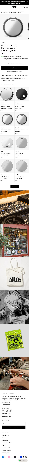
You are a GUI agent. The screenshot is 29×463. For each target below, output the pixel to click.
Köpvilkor (4, 445)
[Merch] (14, 273)
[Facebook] (23, 457)
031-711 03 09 (6, 402)
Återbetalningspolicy (6, 450)
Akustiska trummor (13, 11)
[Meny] (1, 7)
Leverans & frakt (6, 447)
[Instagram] (26, 457)
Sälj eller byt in (5, 440)
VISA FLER (14, 186)
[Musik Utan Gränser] (14, 7)
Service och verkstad (7, 442)
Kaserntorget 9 (18, 58)
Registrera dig (13, 427)
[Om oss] (14, 307)
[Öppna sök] (24, 7)
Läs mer (20, 71)
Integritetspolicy (5, 452)
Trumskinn (21, 11)
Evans (3, 42)
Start (2, 11)
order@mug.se (6, 404)
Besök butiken (5, 435)
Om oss (4, 437)
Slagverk (6, 11)
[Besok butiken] (14, 240)
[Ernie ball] (14, 340)
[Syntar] (14, 207)
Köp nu (14, 68)
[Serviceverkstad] (14, 373)
